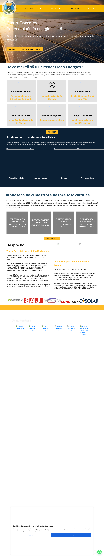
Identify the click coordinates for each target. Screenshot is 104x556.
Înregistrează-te (55, 144)
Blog (42, 8)
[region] (52, 531)
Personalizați (31, 535)
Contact (90, 8)
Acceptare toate (71, 535)
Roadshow (74, 8)
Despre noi (56, 8)
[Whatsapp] (99, 552)
